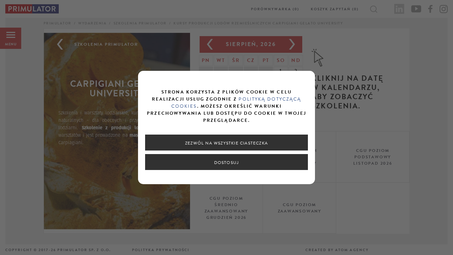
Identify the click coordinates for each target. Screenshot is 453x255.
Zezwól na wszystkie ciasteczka (226, 143)
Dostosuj (226, 162)
